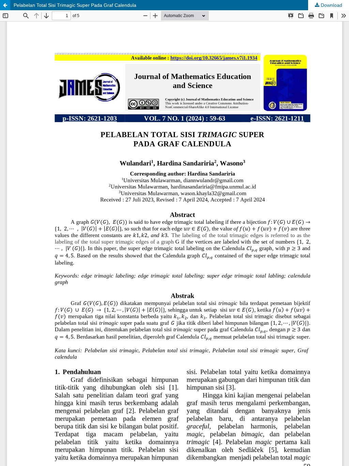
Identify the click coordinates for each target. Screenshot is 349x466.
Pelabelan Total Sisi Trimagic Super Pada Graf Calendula (75, 5)
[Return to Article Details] (5, 5)
